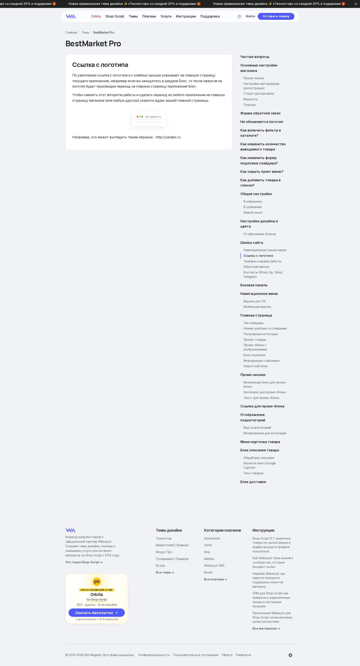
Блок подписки (254, 355)
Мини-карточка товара (260, 442)
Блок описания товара (259, 450)
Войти (250, 16)
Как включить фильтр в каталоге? (260, 133)
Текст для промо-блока (261, 398)
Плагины (149, 16)
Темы (133, 16)
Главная (71, 32)
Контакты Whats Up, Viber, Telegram (263, 274)
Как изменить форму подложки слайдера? (259, 160)
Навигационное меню (259, 294)
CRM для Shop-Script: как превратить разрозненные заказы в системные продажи (271, 600)
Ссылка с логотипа (258, 256)
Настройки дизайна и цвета (259, 224)
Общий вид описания (258, 458)
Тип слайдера (253, 323)
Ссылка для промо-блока (262, 406)
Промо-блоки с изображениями (255, 347)
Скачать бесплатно (94, 613)
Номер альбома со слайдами (265, 328)
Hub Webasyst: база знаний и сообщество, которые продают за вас (272, 562)
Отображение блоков (259, 234)
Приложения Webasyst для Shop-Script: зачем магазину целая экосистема (272, 617)
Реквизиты (243, 655)
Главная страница (256, 315)
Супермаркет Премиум (172, 559)
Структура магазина (258, 93)
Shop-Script (114, 16)
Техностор (163, 538)
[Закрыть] (356, 4)
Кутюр (160, 565)
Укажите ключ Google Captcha (259, 465)
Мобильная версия (257, 307)
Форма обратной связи (260, 113)
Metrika (209, 559)
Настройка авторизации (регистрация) (261, 86)
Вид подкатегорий (257, 427)
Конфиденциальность (154, 655)
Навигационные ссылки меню (265, 250)
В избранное (252, 201)
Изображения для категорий (264, 433)
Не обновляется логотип (261, 122)
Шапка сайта (251, 242)
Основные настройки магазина (258, 68)
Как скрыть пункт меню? (262, 171)
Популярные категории (260, 334)
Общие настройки (256, 194)
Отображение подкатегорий (252, 417)
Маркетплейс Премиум (172, 545)
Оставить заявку (276, 16)
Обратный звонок (256, 267)
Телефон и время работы (262, 261)
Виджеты (250, 99)
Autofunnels (212, 538)
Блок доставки (253, 482)
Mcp (207, 552)
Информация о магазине (261, 361)
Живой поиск (252, 212)
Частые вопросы (254, 57)
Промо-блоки (253, 78)
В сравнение (252, 207)
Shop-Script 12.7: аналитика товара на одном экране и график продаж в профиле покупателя (271, 545)
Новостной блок (255, 366)
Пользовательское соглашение (195, 655)
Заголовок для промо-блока (264, 392)
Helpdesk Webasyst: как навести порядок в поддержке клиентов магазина (268, 580)
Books (208, 572)
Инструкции (186, 16)
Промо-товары (254, 340)
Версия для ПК (254, 301)
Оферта (227, 655)
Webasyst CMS (214, 565)
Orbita (96, 16)
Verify (208, 545)
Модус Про (164, 552)
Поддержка (210, 16)
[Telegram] (290, 655)
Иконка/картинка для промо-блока (265, 385)
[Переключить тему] (239, 16)
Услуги (166, 16)
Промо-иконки (252, 375)
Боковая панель (254, 285)
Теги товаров (253, 473)
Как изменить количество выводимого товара (263, 146)
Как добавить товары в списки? (260, 183)
